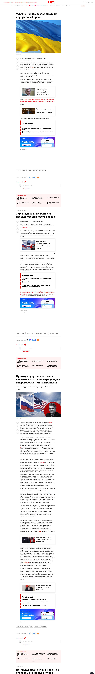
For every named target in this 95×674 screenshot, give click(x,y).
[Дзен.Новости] (27, 177)
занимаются (26, 562)
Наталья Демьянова (24, 312)
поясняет (33, 577)
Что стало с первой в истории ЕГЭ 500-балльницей (53, 203)
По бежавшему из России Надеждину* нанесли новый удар (52, 366)
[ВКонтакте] (35, 177)
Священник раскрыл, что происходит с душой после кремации (22, 361)
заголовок (49, 496)
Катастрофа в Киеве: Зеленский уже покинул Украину (22, 198)
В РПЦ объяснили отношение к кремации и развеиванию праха (38, 654)
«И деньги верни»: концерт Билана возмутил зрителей (23, 203)
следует (32, 67)
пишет (36, 513)
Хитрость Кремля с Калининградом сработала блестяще (37, 204)
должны (22, 447)
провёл (51, 422)
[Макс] (30, 177)
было (49, 493)
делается (42, 462)
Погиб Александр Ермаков (37, 365)
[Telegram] (33, 177)
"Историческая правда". (26, 227)
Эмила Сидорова (24, 149)
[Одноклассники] (38, 177)
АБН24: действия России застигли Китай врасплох (37, 198)
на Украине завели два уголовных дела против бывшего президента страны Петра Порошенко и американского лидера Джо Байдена (37, 292)
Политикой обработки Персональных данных (37, 5)
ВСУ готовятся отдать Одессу (53, 197)
